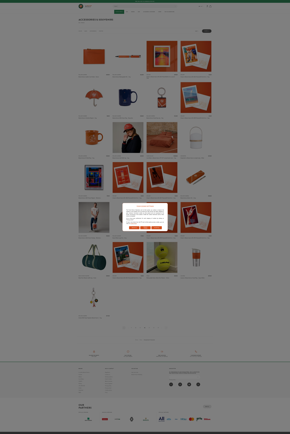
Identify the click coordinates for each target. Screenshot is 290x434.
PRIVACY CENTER (145, 228)
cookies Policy (133, 223)
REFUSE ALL (134, 227)
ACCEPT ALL (156, 227)
